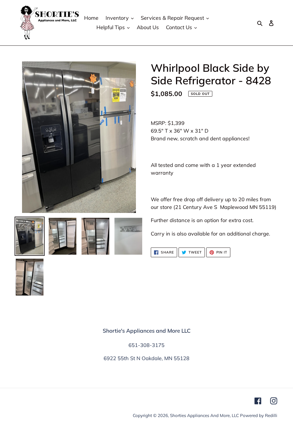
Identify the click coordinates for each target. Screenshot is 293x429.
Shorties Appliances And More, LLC (204, 415)
